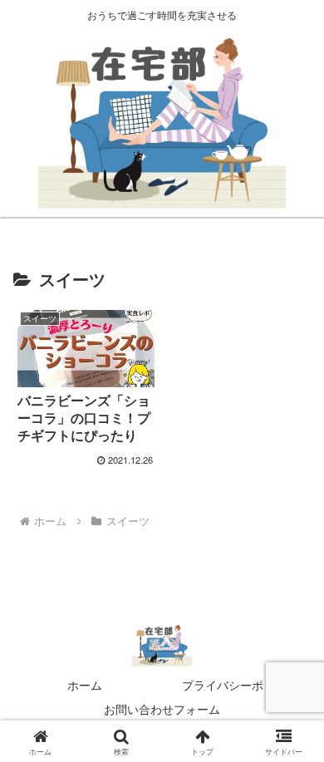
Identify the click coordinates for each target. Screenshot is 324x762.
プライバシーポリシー (240, 684)
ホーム (84, 684)
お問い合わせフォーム (162, 709)
